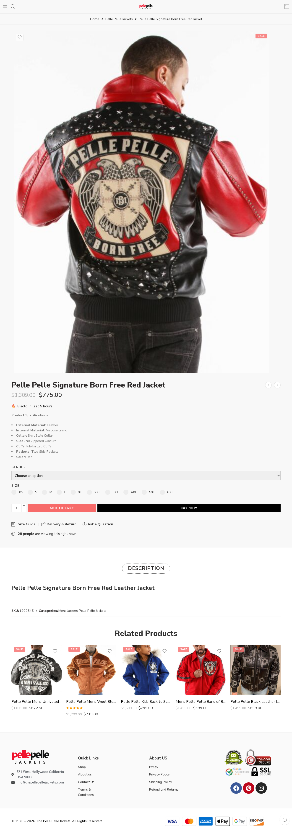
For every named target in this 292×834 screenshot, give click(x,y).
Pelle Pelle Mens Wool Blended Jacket (91, 701)
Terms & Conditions (86, 792)
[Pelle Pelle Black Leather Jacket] (255, 670)
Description (146, 568)
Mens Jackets (68, 610)
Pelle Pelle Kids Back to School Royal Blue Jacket (146, 701)
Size (15, 485)
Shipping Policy (160, 782)
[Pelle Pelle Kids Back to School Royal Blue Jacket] (146, 670)
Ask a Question (100, 524)
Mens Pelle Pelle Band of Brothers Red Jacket (201, 701)
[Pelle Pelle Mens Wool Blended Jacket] (91, 670)
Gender (18, 467)
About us (85, 774)
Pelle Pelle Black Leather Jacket (255, 701)
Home (94, 19)
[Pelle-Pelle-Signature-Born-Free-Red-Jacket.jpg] (141, 202)
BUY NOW (189, 508)
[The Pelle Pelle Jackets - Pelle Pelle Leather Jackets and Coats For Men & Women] (146, 7)
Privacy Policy (159, 774)
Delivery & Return (61, 524)
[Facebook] (236, 788)
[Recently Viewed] (284, 820)
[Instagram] (261, 788)
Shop (82, 766)
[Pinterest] (248, 788)
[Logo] (30, 756)
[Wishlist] (19, 37)
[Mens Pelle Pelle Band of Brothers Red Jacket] (201, 670)
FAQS (153, 766)
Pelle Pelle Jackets (119, 19)
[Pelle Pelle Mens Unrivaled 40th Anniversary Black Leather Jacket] (36, 670)
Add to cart (62, 508)
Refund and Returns (163, 789)
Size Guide (26, 524)
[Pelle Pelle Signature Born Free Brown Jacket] (268, 385)
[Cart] (287, 7)
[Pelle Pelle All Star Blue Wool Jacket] (277, 385)
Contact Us (86, 782)
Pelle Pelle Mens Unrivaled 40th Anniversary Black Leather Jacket (36, 701)
